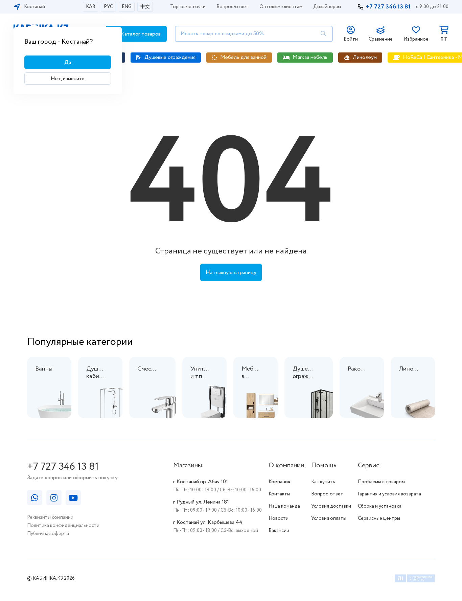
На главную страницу (231, 272)
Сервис (368, 465)
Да (67, 62)
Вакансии (279, 530)
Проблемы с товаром (381, 481)
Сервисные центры (379, 518)
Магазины (187, 465)
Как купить (323, 481)
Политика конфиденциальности (63, 525)
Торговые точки (188, 6)
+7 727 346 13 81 (388, 7)
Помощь (323, 465)
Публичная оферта (48, 533)
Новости (278, 518)
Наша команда (284, 506)
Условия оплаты (328, 518)
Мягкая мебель (310, 57)
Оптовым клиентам (280, 6)
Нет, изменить (68, 79)
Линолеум (365, 57)
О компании (286, 465)
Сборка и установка (379, 506)
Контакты (279, 494)
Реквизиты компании (50, 517)
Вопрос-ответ (232, 6)
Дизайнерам (327, 6)
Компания (279, 481)
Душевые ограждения (169, 57)
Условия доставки (331, 506)
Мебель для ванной (243, 57)
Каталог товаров (140, 34)
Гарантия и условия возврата (389, 494)
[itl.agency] (415, 579)
